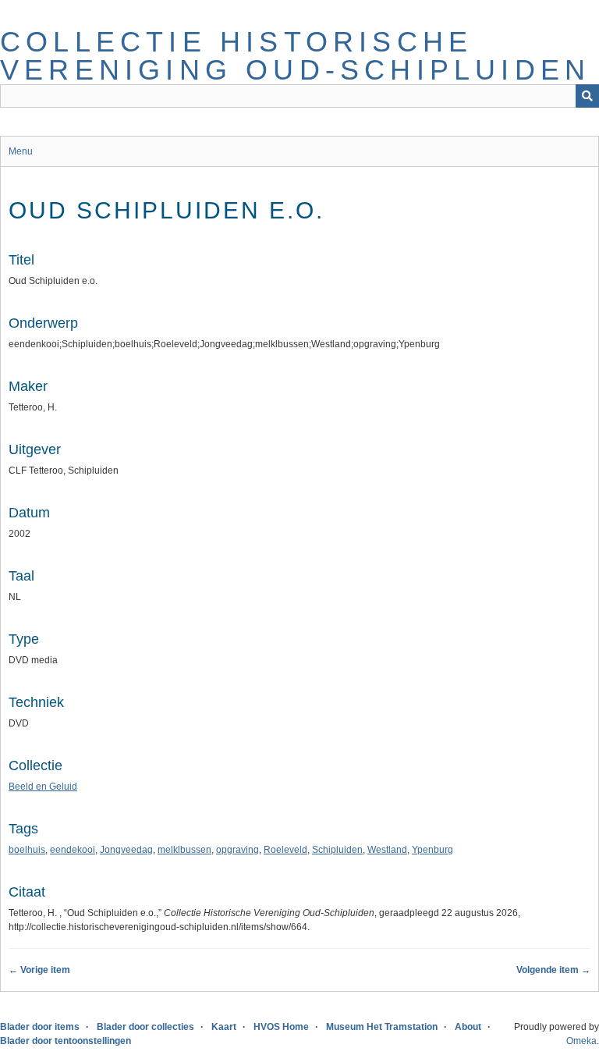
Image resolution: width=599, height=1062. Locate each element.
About (468, 1026)
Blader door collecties (145, 1026)
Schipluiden (337, 849)
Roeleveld (285, 849)
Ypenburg (432, 849)
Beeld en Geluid (43, 786)
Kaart (223, 1026)
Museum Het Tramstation (382, 1026)
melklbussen (184, 849)
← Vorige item (39, 969)
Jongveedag (126, 849)
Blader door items (40, 1026)
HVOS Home (281, 1026)
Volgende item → (553, 969)
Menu (21, 151)
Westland (387, 849)
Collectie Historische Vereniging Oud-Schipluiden (295, 56)
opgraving (237, 849)
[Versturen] (587, 96)
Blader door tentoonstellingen (65, 1040)
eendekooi (72, 849)
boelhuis (27, 849)
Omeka (581, 1040)
